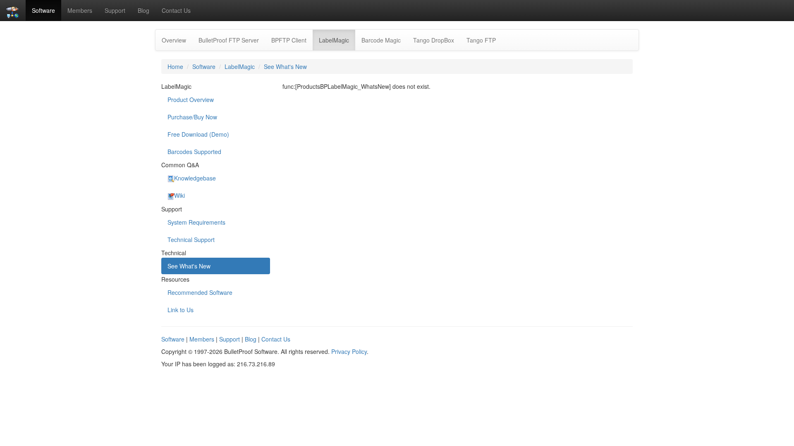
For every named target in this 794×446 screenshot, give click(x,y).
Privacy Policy (349, 351)
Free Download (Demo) (198, 134)
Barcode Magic (381, 40)
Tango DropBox (433, 40)
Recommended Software (199, 292)
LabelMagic (337, 40)
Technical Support (191, 239)
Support (115, 10)
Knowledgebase (195, 178)
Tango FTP (481, 40)
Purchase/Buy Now (192, 117)
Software (43, 10)
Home (175, 66)
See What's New (285, 66)
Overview (174, 40)
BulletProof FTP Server (228, 40)
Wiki (179, 195)
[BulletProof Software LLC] (13, 10)
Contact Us (176, 10)
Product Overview (190, 99)
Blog (143, 10)
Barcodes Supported (194, 151)
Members (79, 10)
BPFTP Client (288, 40)
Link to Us (180, 310)
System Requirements (196, 222)
